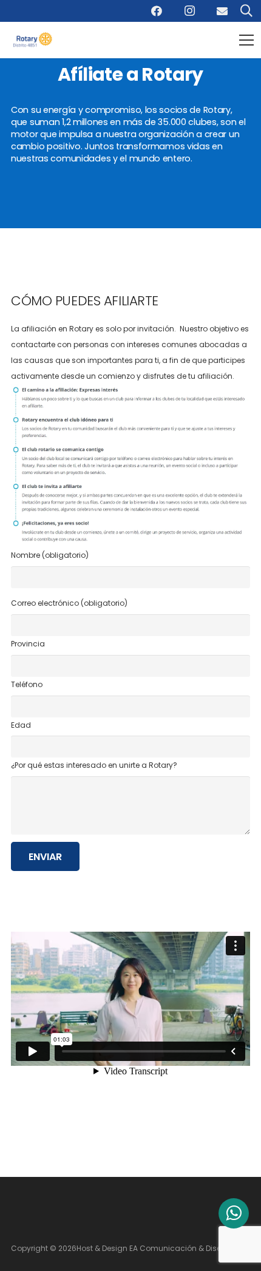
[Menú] (246, 40)
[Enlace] (34, 40)
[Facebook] (157, 11)
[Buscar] (246, 11)
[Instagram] (189, 11)
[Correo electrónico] (222, 11)
